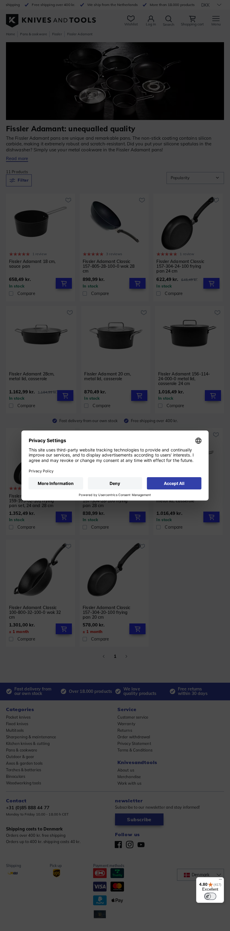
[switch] (210, 896)
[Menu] (220, 880)
